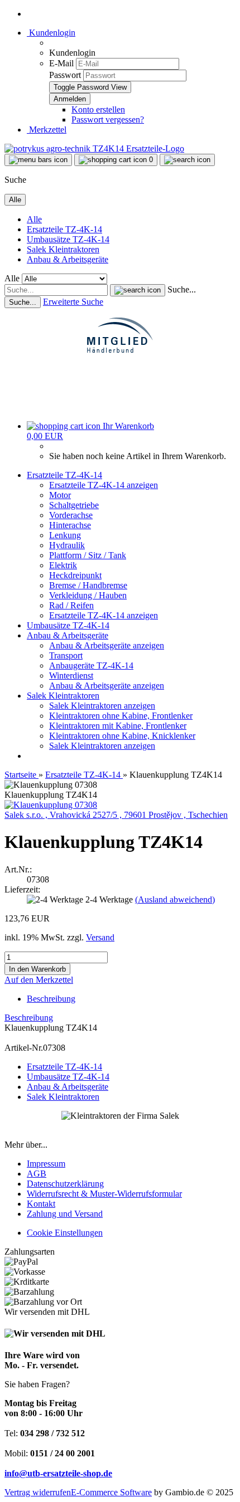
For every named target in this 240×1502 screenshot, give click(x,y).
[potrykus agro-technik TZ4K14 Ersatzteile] (94, 148)
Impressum (46, 1163)
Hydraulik (67, 545)
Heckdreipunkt (75, 575)
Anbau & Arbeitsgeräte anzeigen (106, 645)
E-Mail (61, 63)
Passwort (65, 75)
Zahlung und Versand (65, 1213)
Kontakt (41, 1203)
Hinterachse (70, 525)
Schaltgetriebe (74, 505)
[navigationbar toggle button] (38, 160)
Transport (66, 655)
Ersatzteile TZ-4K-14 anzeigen (103, 485)
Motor (60, 495)
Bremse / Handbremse (88, 585)
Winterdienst (71, 675)
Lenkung (65, 535)
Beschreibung (51, 998)
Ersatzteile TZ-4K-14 (64, 229)
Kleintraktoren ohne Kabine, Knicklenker (122, 735)
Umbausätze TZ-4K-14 (68, 239)
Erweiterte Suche (73, 301)
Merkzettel (46, 129)
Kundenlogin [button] (51, 32)
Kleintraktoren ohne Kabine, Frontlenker (121, 715)
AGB (36, 1173)
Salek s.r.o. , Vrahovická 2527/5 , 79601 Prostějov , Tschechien (116, 815)
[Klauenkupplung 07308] (50, 804)
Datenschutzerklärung (65, 1183)
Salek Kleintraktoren (63, 249)
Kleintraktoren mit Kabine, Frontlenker (117, 725)
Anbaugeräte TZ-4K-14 (91, 665)
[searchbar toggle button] (187, 160)
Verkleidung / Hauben (88, 595)
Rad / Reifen (71, 605)
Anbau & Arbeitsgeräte (67, 259)
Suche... (181, 289)
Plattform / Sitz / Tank (87, 555)
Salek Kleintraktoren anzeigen (102, 705)
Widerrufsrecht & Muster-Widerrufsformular (104, 1193)
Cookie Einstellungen (65, 1232)
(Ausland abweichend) (175, 899)
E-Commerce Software (111, 1492)
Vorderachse (71, 515)
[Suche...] (137, 290)
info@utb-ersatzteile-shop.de (58, 1473)
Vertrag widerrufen (37, 1492)
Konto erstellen (98, 109)
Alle (34, 219)
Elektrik (63, 565)
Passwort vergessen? (107, 119)
